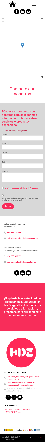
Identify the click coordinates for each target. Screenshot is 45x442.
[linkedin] (22, 12)
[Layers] (42, 18)
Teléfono (5, 162)
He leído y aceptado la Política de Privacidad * (21, 188)
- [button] (3, 21)
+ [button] (3, 18)
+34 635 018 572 (21, 379)
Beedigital (40, 438)
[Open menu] (34, 4)
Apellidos (5, 143)
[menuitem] (7, 409)
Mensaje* (5, 171)
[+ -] (22, 47)
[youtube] (28, 12)
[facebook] (16, 12)
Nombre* (5, 134)
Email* (4, 153)
